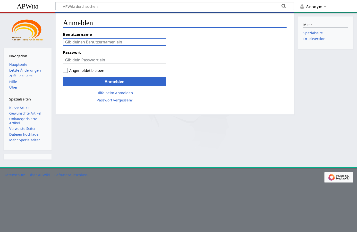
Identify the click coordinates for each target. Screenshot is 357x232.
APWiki (28, 6)
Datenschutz (14, 174)
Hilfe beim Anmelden (114, 92)
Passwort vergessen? (115, 100)
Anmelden (115, 81)
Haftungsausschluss (70, 174)
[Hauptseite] (28, 30)
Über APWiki (39, 174)
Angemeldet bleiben (86, 70)
